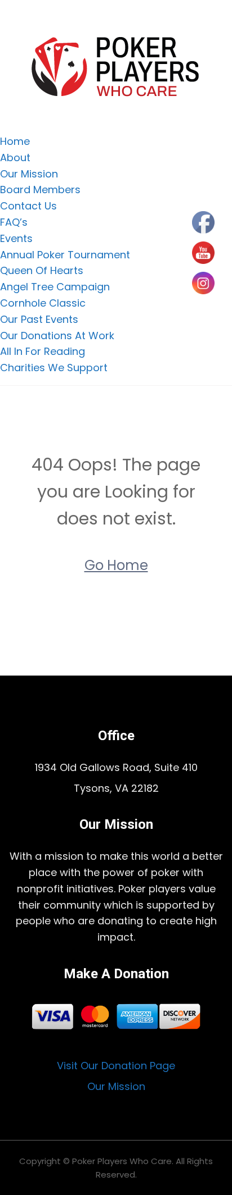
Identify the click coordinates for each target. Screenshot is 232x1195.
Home (15, 141)
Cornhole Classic (43, 303)
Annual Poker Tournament (65, 255)
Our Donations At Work (57, 336)
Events (16, 238)
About (15, 157)
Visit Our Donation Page (116, 1066)
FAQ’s (14, 222)
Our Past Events (39, 319)
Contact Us (28, 206)
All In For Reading (42, 351)
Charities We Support (54, 368)
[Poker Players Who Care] (116, 66)
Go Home (116, 565)
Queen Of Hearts (41, 270)
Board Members (40, 190)
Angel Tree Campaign (55, 287)
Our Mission (29, 174)
